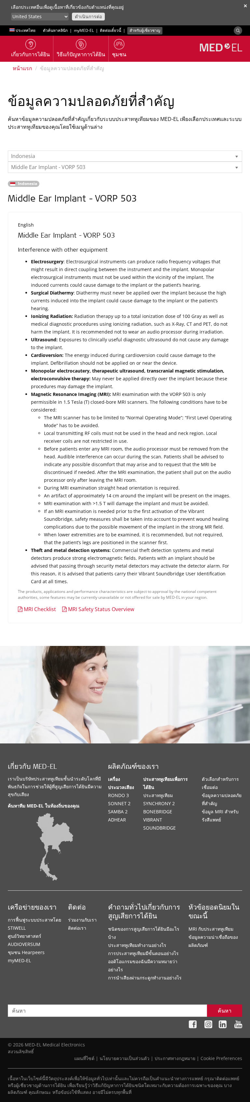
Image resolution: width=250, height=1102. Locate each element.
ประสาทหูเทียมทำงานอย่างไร (137, 945)
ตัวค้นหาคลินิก (55, 30)
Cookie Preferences (221, 1058)
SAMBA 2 (118, 811)
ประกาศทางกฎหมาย (175, 1058)
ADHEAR (117, 820)
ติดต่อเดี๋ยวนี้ (110, 30)
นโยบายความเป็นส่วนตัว (124, 1058)
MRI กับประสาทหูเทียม (210, 929)
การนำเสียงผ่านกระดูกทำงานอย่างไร (145, 978)
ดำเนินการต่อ (88, 16)
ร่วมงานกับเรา (82, 920)
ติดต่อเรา (77, 928)
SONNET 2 (119, 803)
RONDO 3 (118, 795)
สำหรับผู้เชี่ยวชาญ (145, 30)
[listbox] (125, 156)
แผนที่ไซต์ (84, 1058)
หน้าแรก (22, 68)
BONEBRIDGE (157, 811)
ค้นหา (224, 1010)
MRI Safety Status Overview (101, 609)
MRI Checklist (40, 609)
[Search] (238, 30)
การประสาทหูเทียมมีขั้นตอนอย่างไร (143, 953)
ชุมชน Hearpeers (26, 952)
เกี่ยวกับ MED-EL (32, 767)
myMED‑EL (84, 30)
